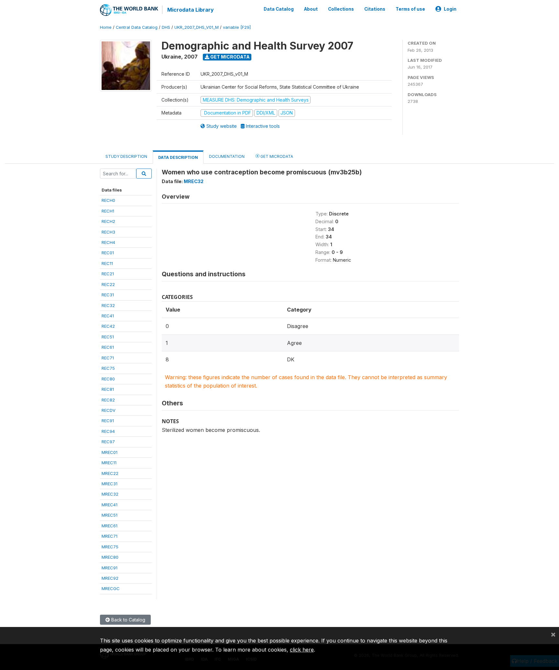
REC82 (108, 399)
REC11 (107, 263)
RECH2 (108, 221)
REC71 (108, 357)
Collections (341, 9)
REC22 (108, 284)
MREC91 (109, 567)
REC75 (108, 368)
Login (450, 9)
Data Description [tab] (178, 157)
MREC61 (109, 525)
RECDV (108, 410)
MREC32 (110, 494)
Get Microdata (229, 57)
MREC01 (109, 452)
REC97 (108, 441)
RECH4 (108, 242)
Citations (374, 9)
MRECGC (111, 588)
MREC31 (109, 483)
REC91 (108, 420)
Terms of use (410, 9)
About (311, 9)
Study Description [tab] (126, 156)
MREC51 (109, 515)
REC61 (108, 347)
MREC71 (109, 536)
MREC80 (110, 557)
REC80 (108, 378)
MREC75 (110, 546)
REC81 (108, 389)
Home (106, 27)
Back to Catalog (127, 619)
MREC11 (109, 462)
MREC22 (110, 473)
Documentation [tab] (227, 156)
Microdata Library (190, 9)
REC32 (108, 305)
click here (302, 649)
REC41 (108, 315)
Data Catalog (279, 9)
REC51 (108, 336)
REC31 (108, 294)
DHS (166, 27)
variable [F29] (237, 27)
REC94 (108, 431)
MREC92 (110, 578)
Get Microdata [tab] (276, 156)
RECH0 (108, 200)
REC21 (108, 273)
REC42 (108, 326)
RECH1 (108, 211)
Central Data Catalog (137, 27)
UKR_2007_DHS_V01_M (196, 27)
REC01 (108, 252)
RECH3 (108, 232)
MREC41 (109, 504)
